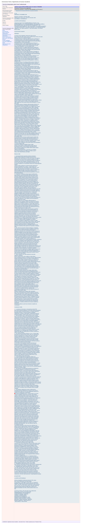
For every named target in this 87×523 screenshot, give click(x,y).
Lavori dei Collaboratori (7, 41)
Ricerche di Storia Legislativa (6, 16)
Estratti (4, 20)
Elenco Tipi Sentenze (7, 37)
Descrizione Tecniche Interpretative (7, 35)
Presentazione (5, 31)
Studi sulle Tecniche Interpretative (6, 44)
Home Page (5, 6)
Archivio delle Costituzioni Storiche (8, 8)
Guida (4, 42)
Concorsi (4, 23)
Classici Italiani (5, 25)
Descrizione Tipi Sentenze (8, 38)
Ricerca (4, 39)
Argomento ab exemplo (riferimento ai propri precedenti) (27, 10)
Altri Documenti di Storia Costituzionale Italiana (7, 11)
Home (4, 30)
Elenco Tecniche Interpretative (6, 33)
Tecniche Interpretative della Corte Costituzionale (8, 19)
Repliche (4, 22)
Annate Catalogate (6, 40)
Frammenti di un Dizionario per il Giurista (8, 13)
